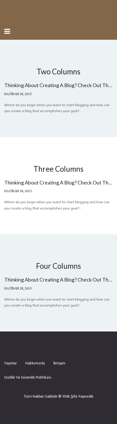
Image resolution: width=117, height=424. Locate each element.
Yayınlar (10, 363)
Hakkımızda (35, 363)
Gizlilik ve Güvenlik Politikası (27, 377)
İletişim (59, 363)
